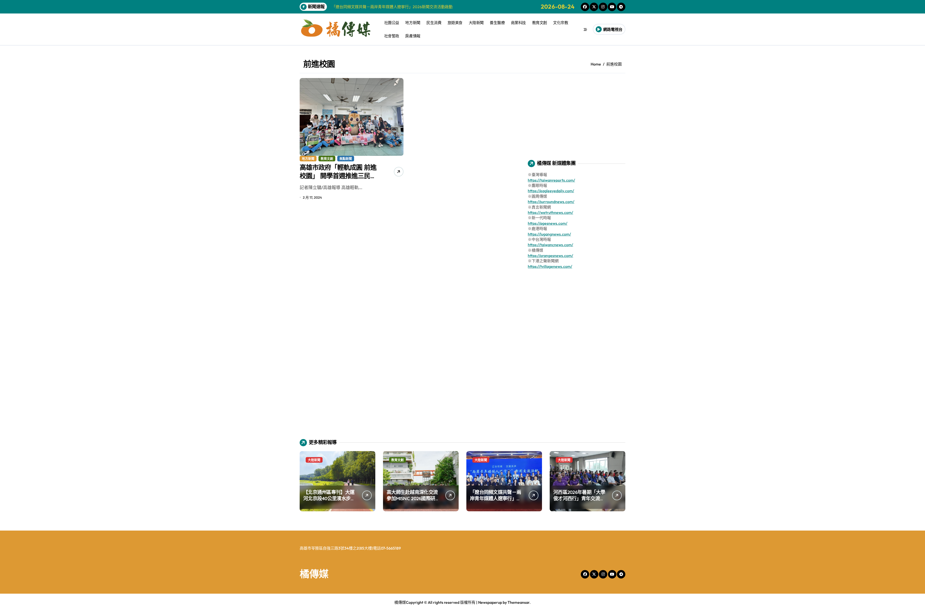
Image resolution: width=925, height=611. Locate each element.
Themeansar (518, 602)
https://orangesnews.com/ (550, 255)
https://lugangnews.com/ (549, 234)
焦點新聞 (345, 158)
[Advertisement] (577, 111)
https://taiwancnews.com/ (550, 244)
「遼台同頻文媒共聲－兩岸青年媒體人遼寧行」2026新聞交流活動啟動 (495, 498)
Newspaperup (490, 602)
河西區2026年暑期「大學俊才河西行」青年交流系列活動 (579, 498)
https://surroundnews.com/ (551, 201)
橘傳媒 (314, 574)
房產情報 (412, 35)
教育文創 (539, 22)
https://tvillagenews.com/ (550, 266)
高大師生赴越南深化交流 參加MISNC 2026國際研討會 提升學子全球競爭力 (413, 498)
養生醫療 (497, 22)
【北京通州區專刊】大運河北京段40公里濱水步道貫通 (329, 498)
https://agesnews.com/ (547, 223)
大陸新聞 (476, 22)
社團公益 (391, 22)
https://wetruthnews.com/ (550, 212)
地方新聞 (412, 22)
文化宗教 (560, 22)
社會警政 (391, 35)
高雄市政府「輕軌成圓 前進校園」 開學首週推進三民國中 (338, 175)
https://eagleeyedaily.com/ (551, 190)
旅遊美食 (455, 22)
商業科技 (518, 22)
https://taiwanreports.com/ (551, 180)
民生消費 (433, 22)
